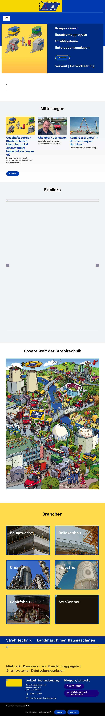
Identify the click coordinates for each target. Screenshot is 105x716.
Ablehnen (73, 712)
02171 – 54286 (36, 694)
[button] (7, 265)
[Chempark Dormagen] (52, 126)
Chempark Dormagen (52, 137)
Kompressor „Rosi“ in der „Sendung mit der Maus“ (84, 141)
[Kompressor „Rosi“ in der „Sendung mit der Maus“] (84, 126)
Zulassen (60, 712)
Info (50, 712)
